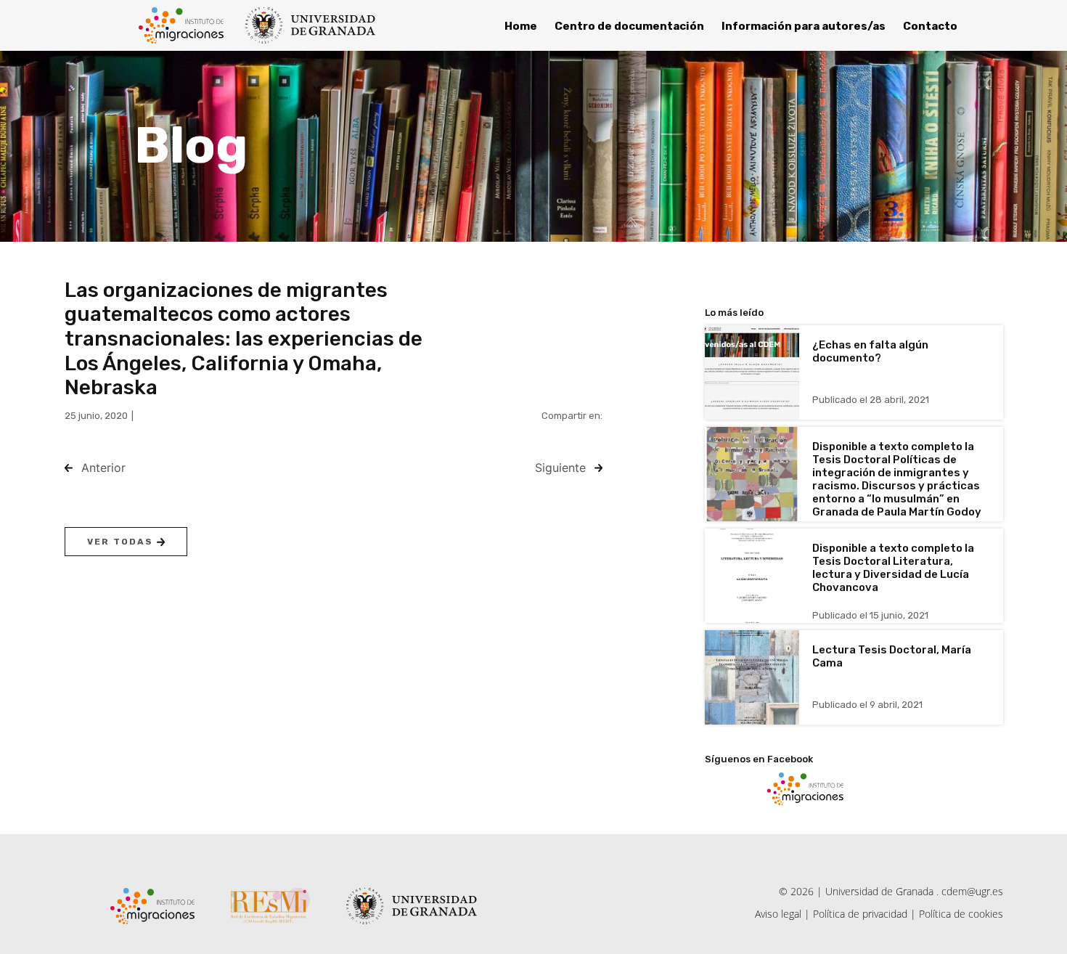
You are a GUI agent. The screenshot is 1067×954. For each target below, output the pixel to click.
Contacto (930, 26)
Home (520, 26)
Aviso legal (778, 914)
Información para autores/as (803, 26)
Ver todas (122, 542)
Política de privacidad (860, 914)
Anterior (103, 467)
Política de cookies (961, 914)
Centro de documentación (629, 26)
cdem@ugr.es (972, 891)
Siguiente (560, 467)
